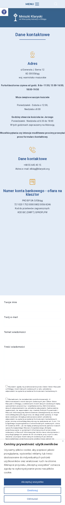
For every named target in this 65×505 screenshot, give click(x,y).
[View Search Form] (56, 4)
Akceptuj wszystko (32, 482)
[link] (4, 12)
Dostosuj (32, 490)
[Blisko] (63, 441)
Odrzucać (32, 498)
